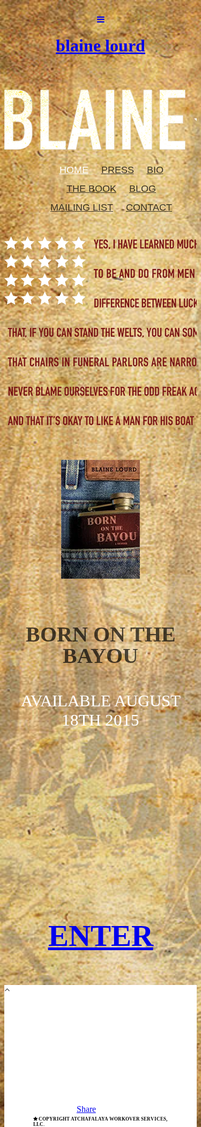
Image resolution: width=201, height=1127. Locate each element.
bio (155, 170)
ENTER (100, 935)
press (117, 170)
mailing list (81, 207)
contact (149, 207)
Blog (142, 188)
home (73, 170)
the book (91, 188)
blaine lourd (100, 45)
